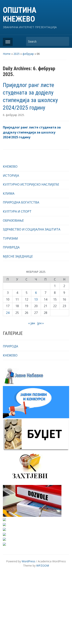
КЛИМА (8, 193)
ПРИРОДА (10, 346)
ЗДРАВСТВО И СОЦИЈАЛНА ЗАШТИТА (31, 229)
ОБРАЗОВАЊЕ (13, 220)
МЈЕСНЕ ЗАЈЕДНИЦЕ (18, 256)
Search (64, 41)
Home (7, 54)
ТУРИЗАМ (10, 238)
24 (7, 313)
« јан (31, 323)
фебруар (28, 54)
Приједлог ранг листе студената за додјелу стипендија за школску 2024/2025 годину (32, 132)
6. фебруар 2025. (14, 115)
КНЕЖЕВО (10, 166)
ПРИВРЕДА (11, 247)
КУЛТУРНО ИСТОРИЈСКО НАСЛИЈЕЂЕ (31, 184)
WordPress (28, 561)
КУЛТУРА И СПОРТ (17, 211)
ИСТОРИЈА (11, 175)
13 (36, 299)
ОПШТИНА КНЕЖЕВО (19, 15)
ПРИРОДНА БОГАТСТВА (21, 202)
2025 (16, 54)
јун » (40, 323)
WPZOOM (42, 565)
